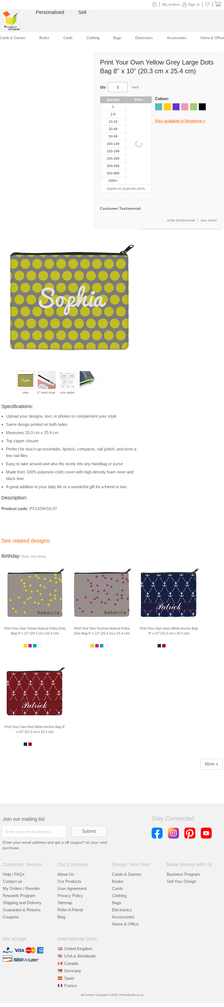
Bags (116, 902)
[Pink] (184, 106)
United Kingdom (78, 948)
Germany (72, 970)
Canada (71, 963)
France (70, 985)
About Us (65, 874)
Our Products (69, 881)
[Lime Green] (193, 106)
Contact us (12, 881)
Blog (61, 917)
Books (117, 881)
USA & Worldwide (80, 956)
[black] (202, 106)
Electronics (122, 909)
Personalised (50, 12)
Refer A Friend (70, 909)
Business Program (183, 874)
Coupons (11, 917)
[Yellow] (167, 106)
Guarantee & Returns (22, 909)
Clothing (119, 895)
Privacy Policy (70, 895)
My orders (171, 4)
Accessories (123, 917)
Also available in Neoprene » (180, 120)
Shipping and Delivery (22, 902)
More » (211, 764)
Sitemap (64, 902)
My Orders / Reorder (21, 888)
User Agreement (72, 888)
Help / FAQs (14, 874)
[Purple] (176, 106)
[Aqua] (158, 106)
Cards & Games (126, 874)
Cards (117, 888)
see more (209, 220)
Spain (69, 978)
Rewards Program (19, 895)
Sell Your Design (181, 881)
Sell (82, 12)
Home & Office (125, 924)
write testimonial (181, 220)
